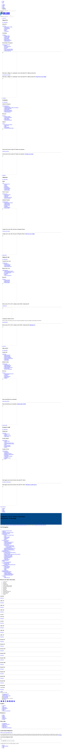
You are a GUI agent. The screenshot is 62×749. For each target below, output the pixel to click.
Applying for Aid (7, 280)
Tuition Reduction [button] (5, 270)
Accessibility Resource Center (8, 373)
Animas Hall (5, 581)
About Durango (6, 27)
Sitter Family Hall (6, 592)
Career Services (6, 374)
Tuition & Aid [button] (4, 255)
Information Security (5, 550)
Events (3, 7)
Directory (3, 511)
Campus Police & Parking (8, 456)
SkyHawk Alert (6, 537)
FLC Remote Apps (7, 553)
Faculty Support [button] (4, 440)
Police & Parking (6, 368)
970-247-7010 (5, 698)
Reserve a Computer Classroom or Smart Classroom (12, 554)
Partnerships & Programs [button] (6, 44)
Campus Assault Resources (8, 367)
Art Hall (4, 582)
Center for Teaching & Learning (9, 443)
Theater (4, 594)
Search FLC (2, 16)
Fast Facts (5, 29)
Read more (2, 602)
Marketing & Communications (9, 454)
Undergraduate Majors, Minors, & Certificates (11, 107)
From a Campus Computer (10, 546)
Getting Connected (7, 566)
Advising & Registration (8, 117)
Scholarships (6, 273)
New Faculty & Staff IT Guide (9, 535)
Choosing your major (5, 151)
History (5, 30)
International (6, 186)
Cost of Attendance (7, 265)
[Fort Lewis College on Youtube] (6, 701)
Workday (5, 434)
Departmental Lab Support (8, 556)
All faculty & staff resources (31, 484)
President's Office (7, 35)
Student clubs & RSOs (5, 401)
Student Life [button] (4, 354)
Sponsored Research (7, 446)
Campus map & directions (6, 710)
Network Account (7, 536)
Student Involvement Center (8, 358)
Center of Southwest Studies (7, 585)
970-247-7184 (5, 697)
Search (1, 10)
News (3, 6)
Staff (5, 576)
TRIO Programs (6, 127)
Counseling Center (7, 364)
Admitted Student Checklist (8, 202)
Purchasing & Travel (7, 457)
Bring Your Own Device (6, 533)
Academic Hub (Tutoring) (8, 124)
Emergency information (6, 724)
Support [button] (3, 123)
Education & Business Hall (7, 586)
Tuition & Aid (6, 263)
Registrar (5, 447)
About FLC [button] (4, 18)
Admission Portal (7, 203)
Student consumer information (7, 727)
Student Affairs (6, 38)
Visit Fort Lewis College (6, 231)
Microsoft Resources (5, 560)
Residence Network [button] (5, 565)
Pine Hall (4, 589)
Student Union (6, 377)
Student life (4, 709)
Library (5, 126)
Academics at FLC (7, 106)
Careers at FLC (6, 436)
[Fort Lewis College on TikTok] (8, 701)
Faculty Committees (7, 445)
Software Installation (7, 557)
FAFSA (5, 274)
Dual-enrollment (6, 187)
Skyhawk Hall (5, 593)
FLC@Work (6, 47)
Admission (4, 705)
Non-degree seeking (7, 188)
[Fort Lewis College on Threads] (12, 701)
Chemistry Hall (5, 584)
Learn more (60, 735)
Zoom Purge (6, 558)
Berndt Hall (5, 583)
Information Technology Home (7, 530)
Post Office (6, 375)
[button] (6, 732)
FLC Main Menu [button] (5, 22)
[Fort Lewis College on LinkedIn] (10, 701)
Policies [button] (3, 561)
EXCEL (5, 444)
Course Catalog (6, 118)
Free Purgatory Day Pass (8, 197)
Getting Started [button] (4, 534)
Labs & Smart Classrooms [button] (6, 551)
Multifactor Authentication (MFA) (9, 549)
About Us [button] (3, 575)
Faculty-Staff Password (7, 543)
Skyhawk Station (6, 282)
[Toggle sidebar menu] (0, 529)
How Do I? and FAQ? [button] (5, 540)
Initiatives (5, 45)
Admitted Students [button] (5, 201)
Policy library (4, 726)
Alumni (3, 4)
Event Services (6, 452)
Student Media (6, 359)
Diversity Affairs (6, 37)
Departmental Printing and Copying (9, 548)
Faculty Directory (7, 119)
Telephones (6, 538)
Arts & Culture (6, 360)
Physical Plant (6, 455)
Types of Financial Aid (7, 275)
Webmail (3, 719)
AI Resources (6, 451)
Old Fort (5, 48)
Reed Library (5, 590)
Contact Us (4, 531)
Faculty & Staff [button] (4, 425)
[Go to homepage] (5, 15)
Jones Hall (4, 587)
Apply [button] (3, 183)
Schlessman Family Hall (7, 591)
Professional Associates (7, 40)
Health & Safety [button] (4, 363)
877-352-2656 (5, 696)
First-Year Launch (7, 205)
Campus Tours (6, 195)
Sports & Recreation (7, 356)
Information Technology (8, 453)
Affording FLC (4, 305)
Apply (3, 1)
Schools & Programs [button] (5, 105)
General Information (7, 572)
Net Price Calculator (7, 264)
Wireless (5, 569)
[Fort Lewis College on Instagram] (1, 701)
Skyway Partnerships (7, 46)
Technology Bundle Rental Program (9, 564)
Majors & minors (5, 708)
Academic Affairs (7, 36)
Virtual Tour (6, 196)
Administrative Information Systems (7, 532)
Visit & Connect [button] (4, 193)
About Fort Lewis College (8, 26)
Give (5, 506)
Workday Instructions (7, 435)
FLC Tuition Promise (7, 272)
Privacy (3, 745)
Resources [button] (3, 115)
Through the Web (9, 547)
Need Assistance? (7, 567)
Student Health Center (7, 365)
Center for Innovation (7, 50)
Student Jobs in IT (7, 577)
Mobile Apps (6, 541)
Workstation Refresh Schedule (9, 574)
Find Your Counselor (7, 198)
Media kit (3, 717)
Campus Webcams (7, 28)
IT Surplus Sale (6, 563)
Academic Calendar (7, 116)
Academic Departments (7, 108)
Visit (3, 506)
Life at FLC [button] (4, 346)
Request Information (7, 194)
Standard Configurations (8, 573)
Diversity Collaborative (7, 357)
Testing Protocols (7, 559)
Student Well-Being (7, 366)
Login (3, 747)
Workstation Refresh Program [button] (6, 571)
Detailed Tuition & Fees (8, 266)
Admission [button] (4, 175)
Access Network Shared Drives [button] (9, 545)
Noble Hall (5, 588)
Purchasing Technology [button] (6, 562)
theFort (5, 458)
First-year (5, 184)
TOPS (3, 746)
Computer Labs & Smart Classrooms (10, 552)
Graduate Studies (6, 109)
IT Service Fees (6, 544)
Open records (4, 718)
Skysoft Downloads (5, 570)
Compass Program (7, 204)
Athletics (3, 5)
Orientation (6, 206)
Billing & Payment (7, 281)
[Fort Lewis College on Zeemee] (14, 701)
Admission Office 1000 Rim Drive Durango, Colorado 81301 (6, 695)
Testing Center (6, 125)
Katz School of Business (8, 110)
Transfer (5, 185)
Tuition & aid (4, 707)
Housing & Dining (7, 355)
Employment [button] (4, 433)
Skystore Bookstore (7, 376)
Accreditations (6, 31)
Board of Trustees (7, 39)
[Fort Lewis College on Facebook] (4, 701)
